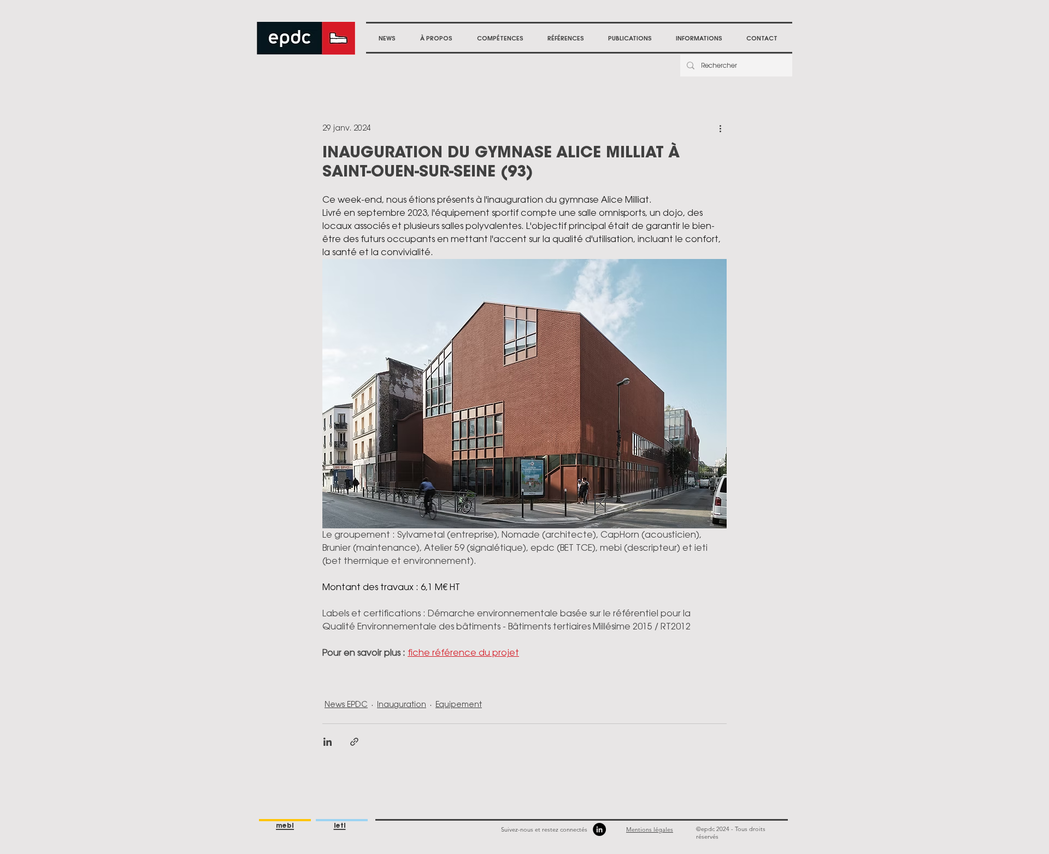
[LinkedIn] (599, 829)
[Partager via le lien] (354, 742)
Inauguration (401, 704)
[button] (436, 38)
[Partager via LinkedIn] (327, 742)
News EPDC (346, 704)
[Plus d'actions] (720, 127)
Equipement (458, 704)
